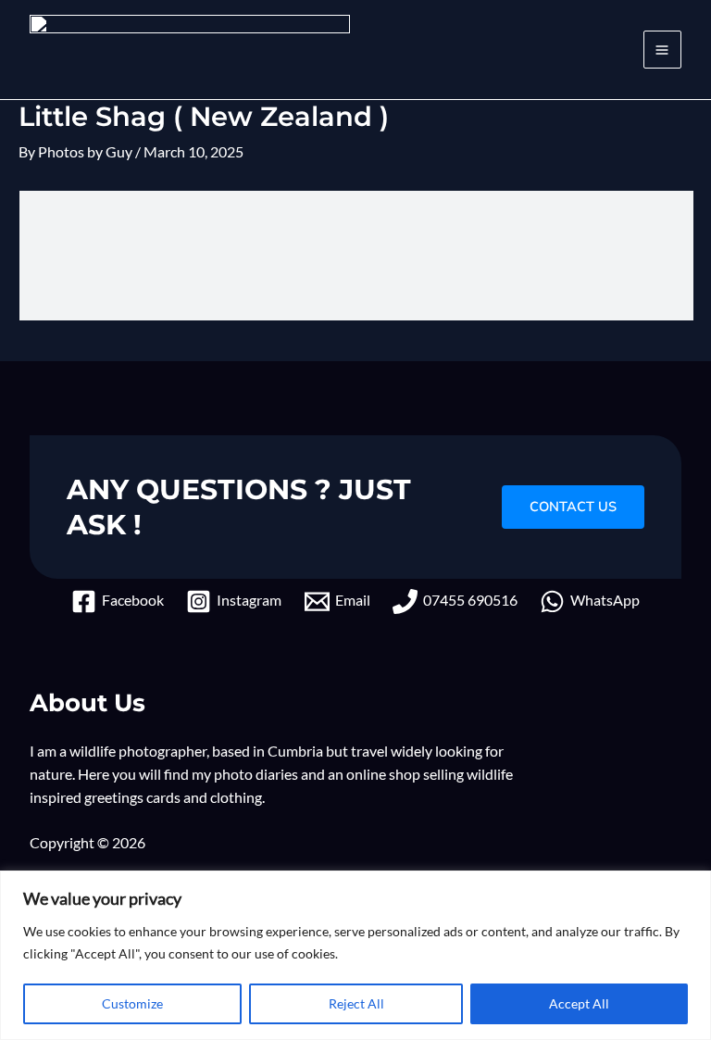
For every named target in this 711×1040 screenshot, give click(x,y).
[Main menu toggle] (662, 50)
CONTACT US (573, 506)
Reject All (356, 1003)
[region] (355, 955)
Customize (132, 1003)
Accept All (579, 1003)
